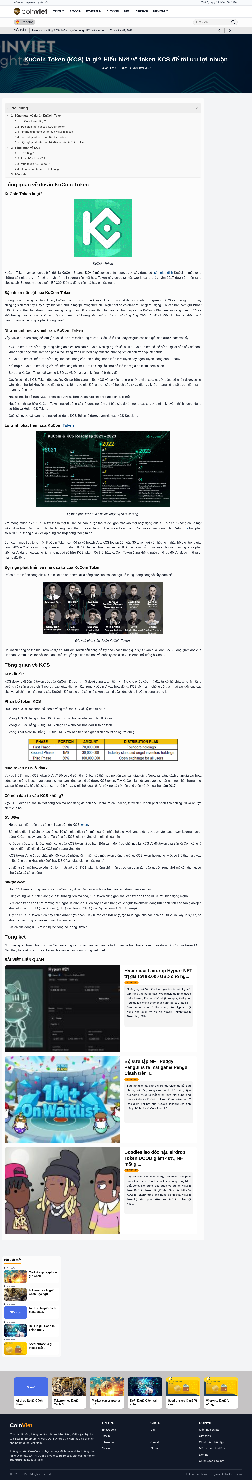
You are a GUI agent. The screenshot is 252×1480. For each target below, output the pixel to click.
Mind (148, 68)
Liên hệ (203, 1454)
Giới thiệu (205, 1435)
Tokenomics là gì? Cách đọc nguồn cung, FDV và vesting (68, 30)
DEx (185, 528)
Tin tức (59, 11)
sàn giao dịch (163, 272)
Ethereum (94, 11)
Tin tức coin (109, 1429)
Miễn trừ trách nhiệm (212, 1448)
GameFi (155, 1442)
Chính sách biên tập (211, 1442)
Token (68, 425)
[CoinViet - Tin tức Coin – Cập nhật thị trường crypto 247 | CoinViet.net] (30, 11)
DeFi (127, 11)
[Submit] (233, 22)
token (84, 824)
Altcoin (113, 11)
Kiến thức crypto (209, 1429)
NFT (153, 1435)
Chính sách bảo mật (211, 1460)
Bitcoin (75, 11)
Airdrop (141, 11)
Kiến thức (161, 11)
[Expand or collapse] (196, 108)
